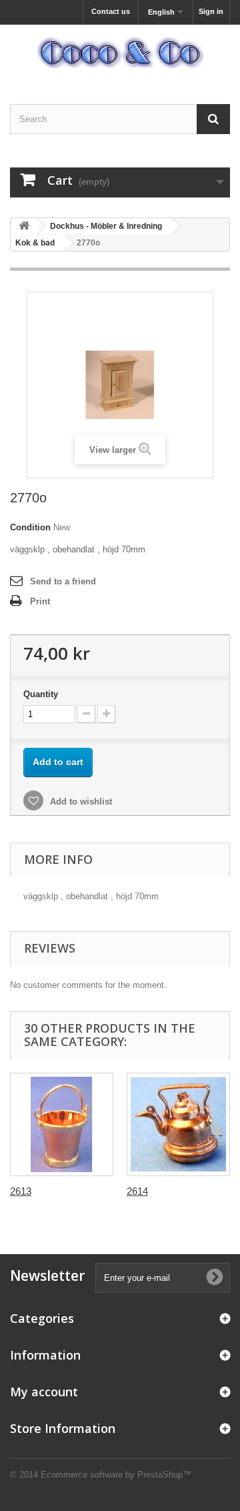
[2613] (61, 1124)
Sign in (211, 11)
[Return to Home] (24, 226)
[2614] (178, 1124)
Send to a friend (63, 581)
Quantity (40, 694)
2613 (20, 1191)
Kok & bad (35, 242)
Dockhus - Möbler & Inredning (106, 226)
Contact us (110, 11)
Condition (30, 527)
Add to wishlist (79, 802)
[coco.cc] (120, 53)
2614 (137, 1191)
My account (44, 1392)
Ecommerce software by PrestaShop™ (116, 1475)
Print (40, 601)
